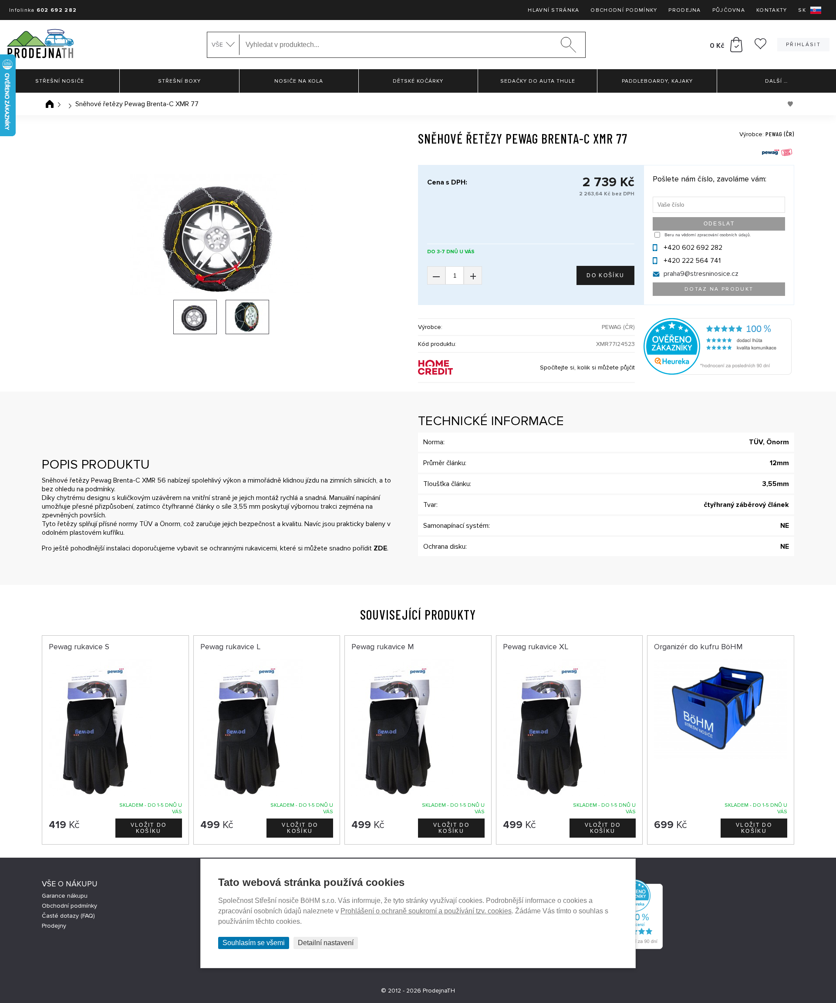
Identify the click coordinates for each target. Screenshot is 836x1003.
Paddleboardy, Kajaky (657, 81)
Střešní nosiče (59, 81)
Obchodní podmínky (623, 10)
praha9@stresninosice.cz (701, 273)
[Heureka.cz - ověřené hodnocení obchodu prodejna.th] (718, 372)
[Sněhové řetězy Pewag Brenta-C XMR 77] (221, 234)
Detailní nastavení (326, 942)
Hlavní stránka (553, 10)
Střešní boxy (179, 81)
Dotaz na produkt (718, 289)
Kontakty (771, 10)
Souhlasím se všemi (253, 942)
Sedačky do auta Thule (537, 81)
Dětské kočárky (418, 81)
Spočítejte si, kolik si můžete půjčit (587, 367)
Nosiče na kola (298, 81)
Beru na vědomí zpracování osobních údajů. (707, 235)
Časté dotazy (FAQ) (68, 915)
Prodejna (684, 10)
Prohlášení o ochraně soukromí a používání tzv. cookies (426, 911)
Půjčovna (728, 10)
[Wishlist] (760, 47)
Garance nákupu (65, 895)
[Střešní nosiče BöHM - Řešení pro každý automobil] (40, 44)
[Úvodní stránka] (50, 104)
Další (776, 81)
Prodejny (54, 925)
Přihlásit (803, 44)
